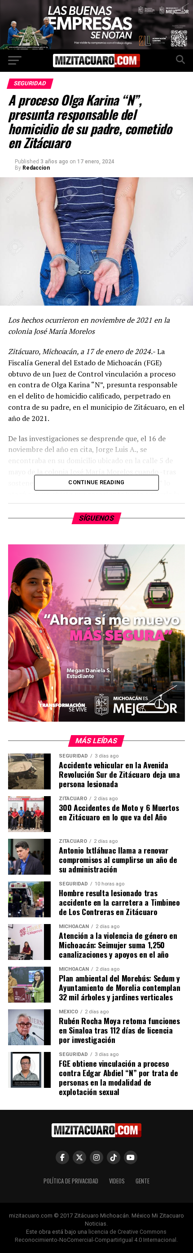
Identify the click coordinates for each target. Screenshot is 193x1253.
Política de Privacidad (71, 1181)
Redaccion (36, 168)
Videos (117, 1181)
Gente (142, 1181)
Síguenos (96, 518)
